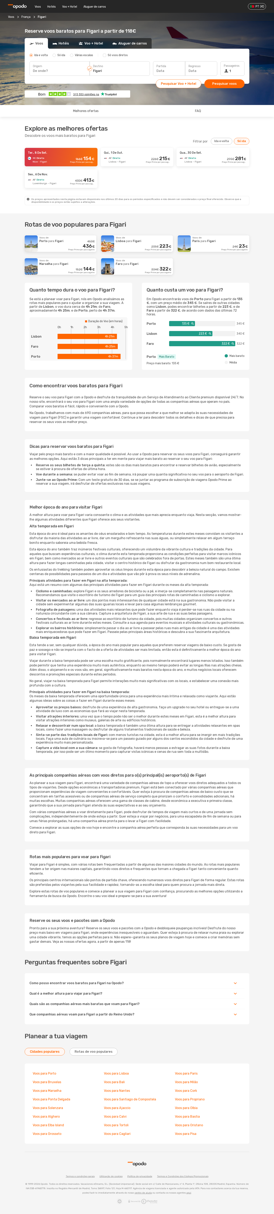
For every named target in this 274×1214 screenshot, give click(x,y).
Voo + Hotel (69, 6)
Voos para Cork (186, 1091)
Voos (38, 6)
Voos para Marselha (47, 1091)
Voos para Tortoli (116, 1125)
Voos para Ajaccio (117, 1108)
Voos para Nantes (117, 1091)
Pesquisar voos (224, 84)
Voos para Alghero (46, 1116)
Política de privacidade (139, 1176)
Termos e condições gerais (80, 1176)
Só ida (241, 141)
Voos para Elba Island (48, 1125)
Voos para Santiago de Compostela (130, 1099)
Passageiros (231, 66)
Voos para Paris (186, 1073)
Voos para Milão (186, 1082)
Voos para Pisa (185, 1134)
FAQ (198, 111)
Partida (161, 66)
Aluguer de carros (94, 6)
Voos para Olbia (186, 1108)
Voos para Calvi (115, 1116)
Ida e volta (221, 141)
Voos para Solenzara (48, 1108)
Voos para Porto (44, 1073)
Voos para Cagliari (117, 1134)
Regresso (195, 66)
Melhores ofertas (85, 111)
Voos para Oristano (189, 1125)
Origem (37, 66)
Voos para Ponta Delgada (51, 1099)
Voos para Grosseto (47, 1134)
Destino (98, 66)
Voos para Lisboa (116, 1073)
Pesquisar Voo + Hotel (178, 84)
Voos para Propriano (190, 1099)
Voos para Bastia (187, 1116)
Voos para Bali (114, 1082)
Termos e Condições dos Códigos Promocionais (182, 1176)
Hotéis (51, 6)
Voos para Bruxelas (47, 1082)
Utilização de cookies (111, 1176)
